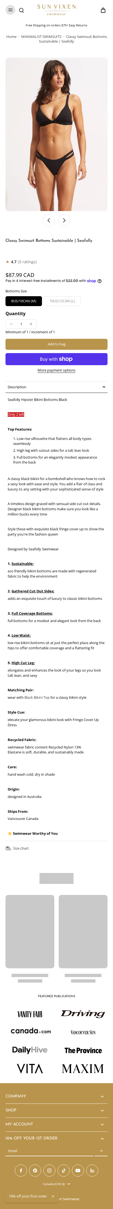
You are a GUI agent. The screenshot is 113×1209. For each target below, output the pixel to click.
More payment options (56, 371)
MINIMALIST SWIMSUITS (41, 36)
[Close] (53, 1196)
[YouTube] (78, 1170)
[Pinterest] (35, 1170)
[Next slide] (64, 220)
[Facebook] (21, 1170)
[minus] (11, 324)
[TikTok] (64, 1170)
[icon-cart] (101, 9)
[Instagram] (49, 1170)
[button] (56, 344)
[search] (21, 9)
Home (11, 36)
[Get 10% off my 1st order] (101, 1151)
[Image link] (83, 1014)
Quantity (15, 313)
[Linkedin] (92, 1170)
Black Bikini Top (37, 697)
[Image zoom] (56, 134)
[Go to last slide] (49, 220)
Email (12, 1151)
